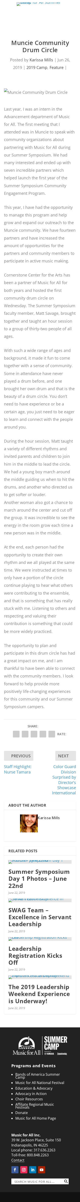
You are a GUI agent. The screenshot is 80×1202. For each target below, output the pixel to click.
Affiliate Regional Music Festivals (34, 1106)
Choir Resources (29, 1099)
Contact (17, 1160)
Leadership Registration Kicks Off (35, 955)
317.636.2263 (44, 1150)
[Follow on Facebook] (14, 1169)
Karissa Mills (41, 59)
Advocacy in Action (31, 1093)
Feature (57, 67)
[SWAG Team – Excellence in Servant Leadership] (40, 900)
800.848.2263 (38, 1155)
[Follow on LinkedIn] (32, 1169)
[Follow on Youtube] (41, 1169)
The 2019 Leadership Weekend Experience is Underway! (39, 994)
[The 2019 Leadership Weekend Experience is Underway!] (40, 977)
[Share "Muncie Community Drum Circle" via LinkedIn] (34, 734)
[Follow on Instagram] (23, 1169)
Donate (21, 1112)
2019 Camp (36, 67)
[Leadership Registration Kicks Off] (40, 939)
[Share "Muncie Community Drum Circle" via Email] (42, 734)
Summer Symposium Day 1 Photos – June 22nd (39, 878)
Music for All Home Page (35, 1118)
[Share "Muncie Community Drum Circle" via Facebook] (16, 734)
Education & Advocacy (33, 1088)
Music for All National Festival (39, 1082)
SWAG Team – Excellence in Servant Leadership (40, 917)
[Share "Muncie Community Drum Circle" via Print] (51, 734)
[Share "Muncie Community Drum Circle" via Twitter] (25, 734)
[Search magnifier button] (66, 1181)
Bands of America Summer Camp (37, 1076)
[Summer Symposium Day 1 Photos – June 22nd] (40, 862)
